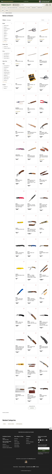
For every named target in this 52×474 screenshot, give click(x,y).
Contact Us (4, 444)
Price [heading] (4, 51)
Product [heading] (4, 84)
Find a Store (28, 443)
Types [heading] (4, 63)
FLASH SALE (26, 1)
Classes (7, 10)
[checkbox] (3, 25)
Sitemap (37, 466)
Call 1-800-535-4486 (45, 1)
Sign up (43, 450)
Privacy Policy (40, 453)
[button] (45, 20)
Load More (32, 408)
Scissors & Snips (11, 423)
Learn (3, 10)
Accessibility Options (29, 466)
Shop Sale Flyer (17, 443)
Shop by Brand (16, 446)
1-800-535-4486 (6, 442)
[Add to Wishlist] (24, 23)
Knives (4, 423)
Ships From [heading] (5, 61)
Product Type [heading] (5, 44)
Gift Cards (16, 438)
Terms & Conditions (22, 466)
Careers (27, 440)
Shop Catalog (16, 445)
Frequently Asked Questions (7, 447)
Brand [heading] (4, 23)
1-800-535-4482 (6, 439)
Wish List (15, 440)
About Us (27, 438)
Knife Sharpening (19, 423)
